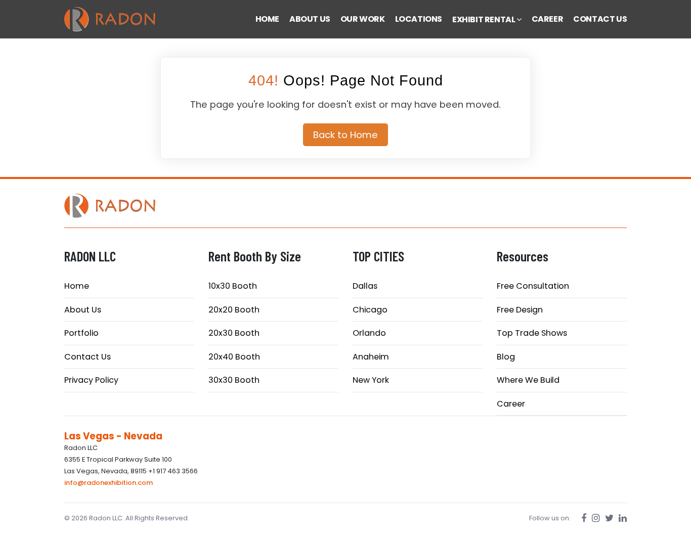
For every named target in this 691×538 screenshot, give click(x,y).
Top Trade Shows (532, 333)
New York (371, 380)
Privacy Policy (91, 380)
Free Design (520, 310)
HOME (267, 19)
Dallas (365, 286)
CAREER (548, 19)
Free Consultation (533, 286)
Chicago (370, 310)
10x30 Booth (232, 286)
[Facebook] (584, 518)
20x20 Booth (234, 310)
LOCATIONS (418, 19)
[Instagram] (596, 518)
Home (76, 286)
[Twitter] (609, 518)
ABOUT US (309, 19)
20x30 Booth (234, 333)
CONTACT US (600, 19)
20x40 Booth (234, 357)
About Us (82, 310)
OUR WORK (362, 19)
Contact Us (87, 357)
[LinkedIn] (623, 518)
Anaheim (371, 357)
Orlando (369, 333)
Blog (506, 357)
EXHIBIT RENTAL (484, 19)
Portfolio (81, 333)
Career (511, 404)
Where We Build (528, 380)
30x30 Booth (234, 380)
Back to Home (345, 134)
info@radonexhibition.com (108, 482)
